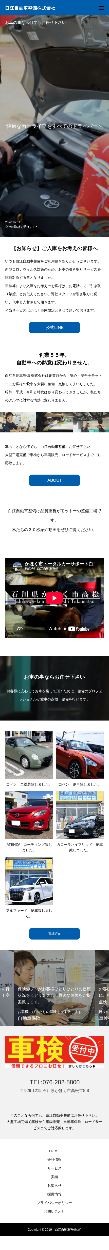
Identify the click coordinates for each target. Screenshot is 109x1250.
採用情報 (54, 1194)
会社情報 (54, 1160)
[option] (54, 226)
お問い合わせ (54, 1211)
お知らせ (54, 1185)
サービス (54, 1168)
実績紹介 (54, 933)
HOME (54, 1151)
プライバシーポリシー (54, 1203)
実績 (54, 1177)
